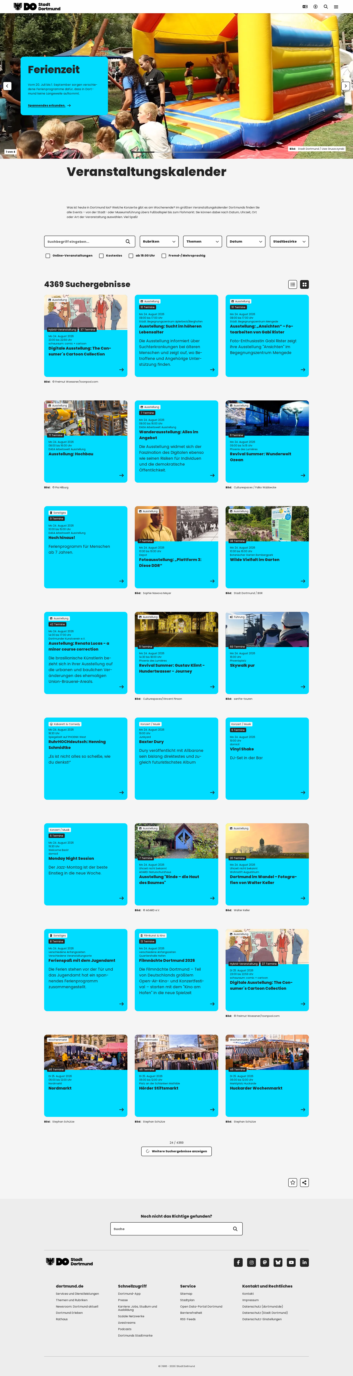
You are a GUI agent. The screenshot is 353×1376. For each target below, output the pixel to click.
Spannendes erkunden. (46, 105)
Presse (123, 1300)
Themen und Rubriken (72, 1300)
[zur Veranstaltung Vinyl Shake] (267, 759)
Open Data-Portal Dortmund (201, 1306)
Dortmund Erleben (69, 1313)
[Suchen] (128, 241)
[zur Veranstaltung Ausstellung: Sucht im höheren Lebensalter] (176, 336)
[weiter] (345, 86)
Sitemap (186, 1294)
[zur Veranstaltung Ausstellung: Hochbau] (85, 441)
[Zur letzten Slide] (7, 86)
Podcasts (124, 1329)
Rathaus (62, 1319)
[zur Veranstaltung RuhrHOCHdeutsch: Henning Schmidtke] (85, 759)
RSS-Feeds (188, 1319)
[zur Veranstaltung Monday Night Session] (85, 864)
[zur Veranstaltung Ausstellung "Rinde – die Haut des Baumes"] (176, 864)
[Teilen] (304, 1182)
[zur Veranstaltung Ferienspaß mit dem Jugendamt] (85, 970)
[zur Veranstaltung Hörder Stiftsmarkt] (176, 1076)
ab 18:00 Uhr (145, 255)
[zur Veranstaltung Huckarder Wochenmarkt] (267, 1076)
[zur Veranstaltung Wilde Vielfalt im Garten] (267, 547)
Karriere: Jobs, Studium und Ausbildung (137, 1308)
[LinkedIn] (304, 1262)
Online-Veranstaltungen (72, 255)
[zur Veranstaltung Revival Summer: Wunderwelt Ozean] (267, 441)
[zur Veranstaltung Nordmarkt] (85, 1076)
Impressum (250, 1300)
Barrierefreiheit (191, 1313)
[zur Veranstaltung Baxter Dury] (176, 759)
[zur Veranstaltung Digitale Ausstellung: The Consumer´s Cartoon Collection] (85, 336)
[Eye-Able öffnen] (315, 6)
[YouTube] (291, 1262)
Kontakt (248, 1294)
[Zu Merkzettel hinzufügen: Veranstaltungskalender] (292, 1182)
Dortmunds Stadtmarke (135, 1335)
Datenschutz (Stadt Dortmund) (265, 1313)
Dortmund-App (129, 1294)
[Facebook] (238, 1262)
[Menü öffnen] (336, 6)
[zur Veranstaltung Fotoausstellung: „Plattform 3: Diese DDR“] (176, 547)
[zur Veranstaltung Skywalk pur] (267, 653)
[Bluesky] (278, 1262)
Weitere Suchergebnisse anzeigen (179, 1151)
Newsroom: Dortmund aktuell (77, 1306)
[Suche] (235, 1228)
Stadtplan (187, 1300)
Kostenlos (114, 255)
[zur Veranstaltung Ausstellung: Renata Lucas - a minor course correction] (85, 653)
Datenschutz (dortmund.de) (262, 1306)
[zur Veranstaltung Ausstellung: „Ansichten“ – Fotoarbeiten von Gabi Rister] (267, 336)
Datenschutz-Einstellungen (262, 1319)
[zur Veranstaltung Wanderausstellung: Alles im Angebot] (176, 441)
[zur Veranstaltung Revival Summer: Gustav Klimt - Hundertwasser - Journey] (176, 653)
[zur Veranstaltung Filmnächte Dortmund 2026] (176, 970)
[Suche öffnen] (325, 6)
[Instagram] (251, 1262)
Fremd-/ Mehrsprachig (187, 255)
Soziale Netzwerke (131, 1316)
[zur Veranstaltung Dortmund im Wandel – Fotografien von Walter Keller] (267, 864)
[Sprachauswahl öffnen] (305, 6)
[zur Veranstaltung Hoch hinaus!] (85, 547)
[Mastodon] (264, 1262)
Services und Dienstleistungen (77, 1294)
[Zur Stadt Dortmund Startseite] (37, 6)
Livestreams (127, 1323)
